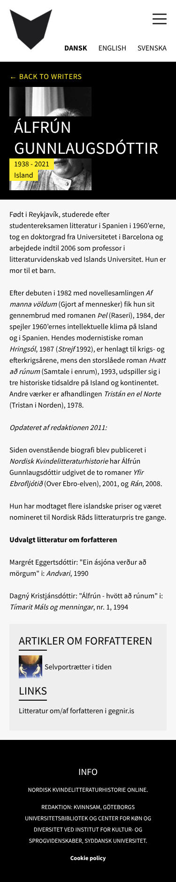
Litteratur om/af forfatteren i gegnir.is (76, 711)
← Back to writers (45, 76)
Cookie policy (88, 858)
